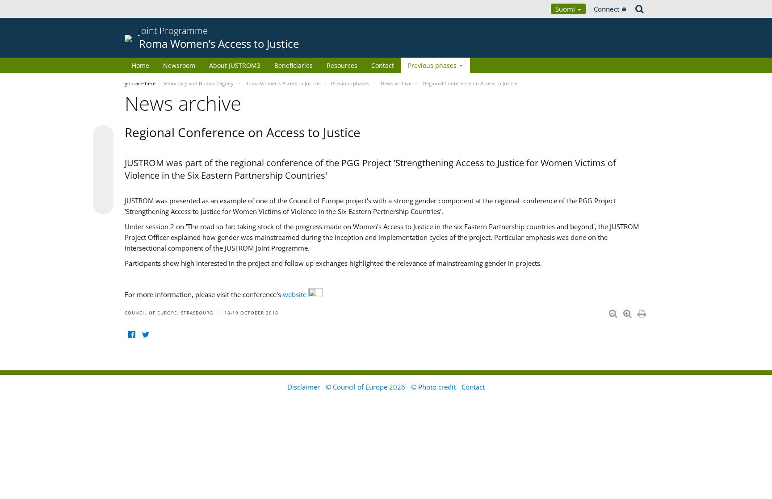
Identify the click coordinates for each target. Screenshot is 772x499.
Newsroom (179, 65)
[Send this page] (103, 204)
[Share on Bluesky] (103, 136)
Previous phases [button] (432, 65)
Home (140, 65)
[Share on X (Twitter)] (103, 153)
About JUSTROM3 (234, 65)
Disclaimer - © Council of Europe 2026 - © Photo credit (372, 386)
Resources (342, 65)
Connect (607, 8)
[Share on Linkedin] (103, 187)
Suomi (566, 8)
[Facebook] (131, 334)
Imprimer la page (642, 312)
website (295, 294)
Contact (382, 65)
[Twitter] (145, 334)
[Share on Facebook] (103, 170)
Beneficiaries (293, 65)
